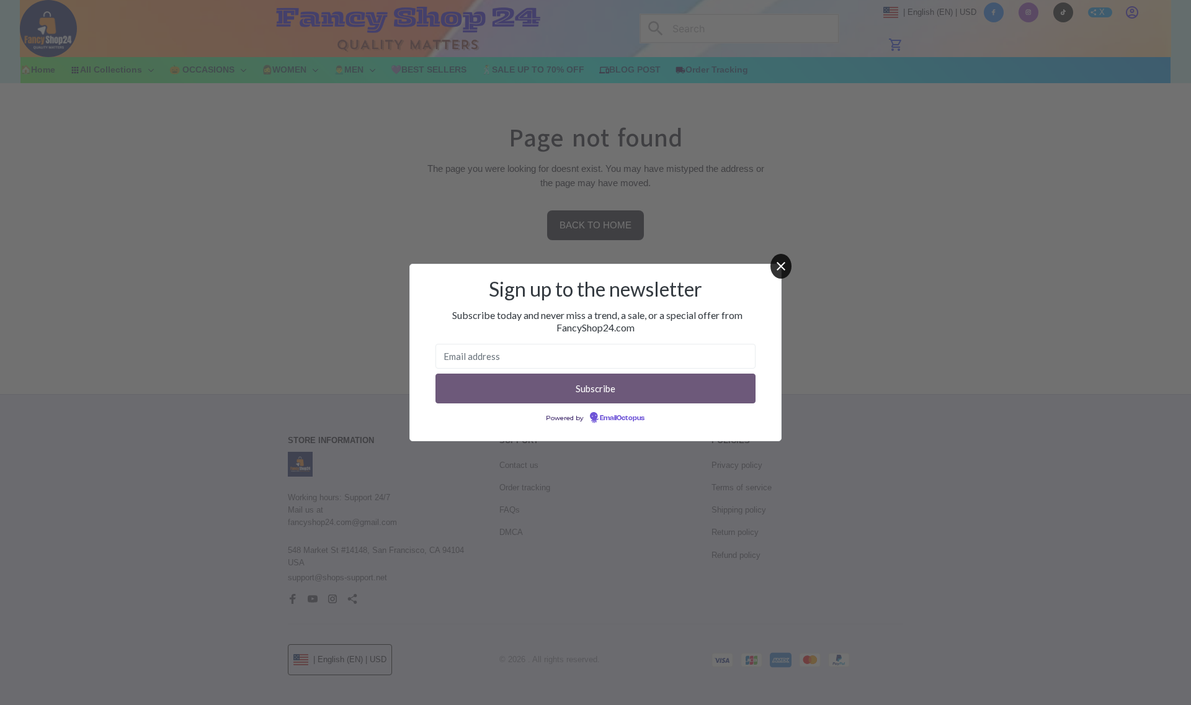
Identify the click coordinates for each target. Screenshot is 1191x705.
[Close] (781, 266)
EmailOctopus (622, 418)
